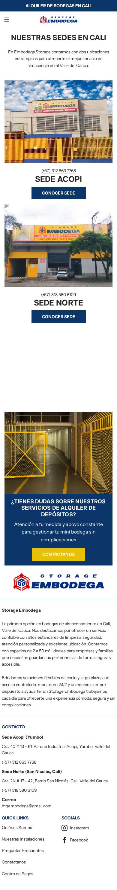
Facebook (79, 840)
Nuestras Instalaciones (23, 839)
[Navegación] (6, 19)
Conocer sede (58, 192)
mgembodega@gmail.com (27, 806)
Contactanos (58, 554)
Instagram (79, 828)
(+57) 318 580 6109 (58, 294)
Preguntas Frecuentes (23, 850)
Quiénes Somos (17, 827)
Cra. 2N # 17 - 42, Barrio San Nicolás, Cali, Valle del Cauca (55, 781)
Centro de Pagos (17, 873)
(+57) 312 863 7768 (58, 170)
